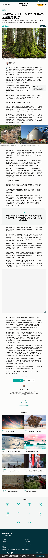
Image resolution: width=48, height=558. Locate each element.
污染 (29, 515)
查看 (28, 549)
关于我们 (35, 1)
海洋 (41, 506)
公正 (18, 524)
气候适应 (26, 449)
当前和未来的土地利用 (35, 239)
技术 (3, 430)
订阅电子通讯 (28, 544)
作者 (3, 546)
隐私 (14, 556)
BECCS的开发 (17, 363)
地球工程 (36, 88)
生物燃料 (26, 405)
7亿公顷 (26, 237)
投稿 (3, 544)
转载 (39, 1)
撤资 (25, 469)
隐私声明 (27, 539)
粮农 (18, 515)
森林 (29, 524)
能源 (18, 506)
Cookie (18, 556)
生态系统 (22, 405)
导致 (10, 337)
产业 (25, 490)
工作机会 (4, 541)
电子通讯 (39, 4)
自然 (29, 506)
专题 (9, 4)
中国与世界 (4, 490)
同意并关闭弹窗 (41, 556)
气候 (7, 506)
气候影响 (4, 469)
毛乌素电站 (27, 165)
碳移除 (25, 430)
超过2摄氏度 (25, 90)
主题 (3, 4)
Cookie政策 (27, 541)
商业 (7, 515)
